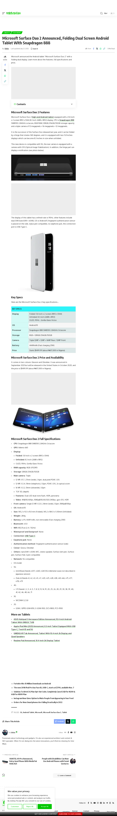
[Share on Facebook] (93, 48)
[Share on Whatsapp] (100, 48)
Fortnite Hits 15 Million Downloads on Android (32, 683)
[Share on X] (97, 48)
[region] (30, 799)
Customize (15, 806)
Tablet (64, 712)
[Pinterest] (100, 802)
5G (21, 712)
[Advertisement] (58, 22)
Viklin (7, 49)
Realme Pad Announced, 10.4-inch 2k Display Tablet (37, 640)
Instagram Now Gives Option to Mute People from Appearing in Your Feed (43, 698)
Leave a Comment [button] (65, 775)
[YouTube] (71, 732)
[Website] (65, 732)
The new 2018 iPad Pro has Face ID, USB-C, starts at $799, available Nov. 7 (44, 687)
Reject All (29, 806)
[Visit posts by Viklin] (5, 732)
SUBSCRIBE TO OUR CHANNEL (70, 814)
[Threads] (110, 802)
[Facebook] (68, 732)
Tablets (7, 32)
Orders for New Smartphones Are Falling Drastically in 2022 (38, 702)
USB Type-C (30, 536)
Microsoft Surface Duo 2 (52, 712)
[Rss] (113, 802)
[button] (4, 13)
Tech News (17, 32)
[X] (91, 802)
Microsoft (38, 712)
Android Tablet (28, 712)
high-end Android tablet (43, 117)
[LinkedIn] (104, 802)
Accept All (44, 806)
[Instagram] (75, 732)
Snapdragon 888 (66, 120)
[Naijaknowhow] (13, 13)
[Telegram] (107, 802)
